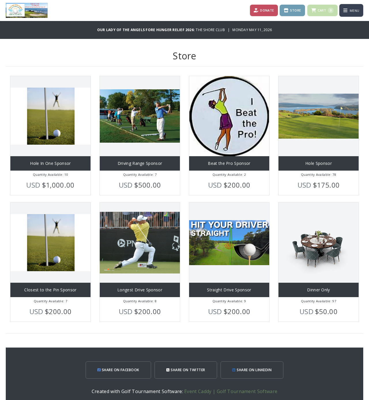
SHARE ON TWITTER (187, 369)
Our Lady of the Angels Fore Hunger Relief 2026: (146, 29)
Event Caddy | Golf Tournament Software (230, 391)
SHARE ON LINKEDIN (254, 369)
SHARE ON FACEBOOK (120, 369)
